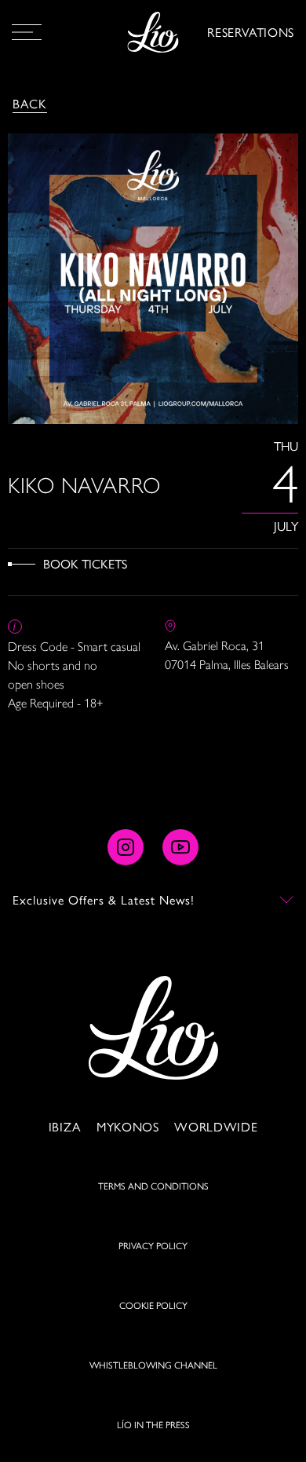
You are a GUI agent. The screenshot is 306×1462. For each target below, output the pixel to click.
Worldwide (215, 1126)
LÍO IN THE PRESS (153, 1424)
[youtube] (180, 847)
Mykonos (127, 1126)
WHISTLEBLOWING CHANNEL (153, 1365)
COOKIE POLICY (153, 1305)
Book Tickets (85, 563)
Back (30, 103)
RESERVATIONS (250, 32)
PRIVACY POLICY (153, 1245)
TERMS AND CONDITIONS (153, 1186)
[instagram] (125, 847)
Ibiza (65, 1126)
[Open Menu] (27, 32)
